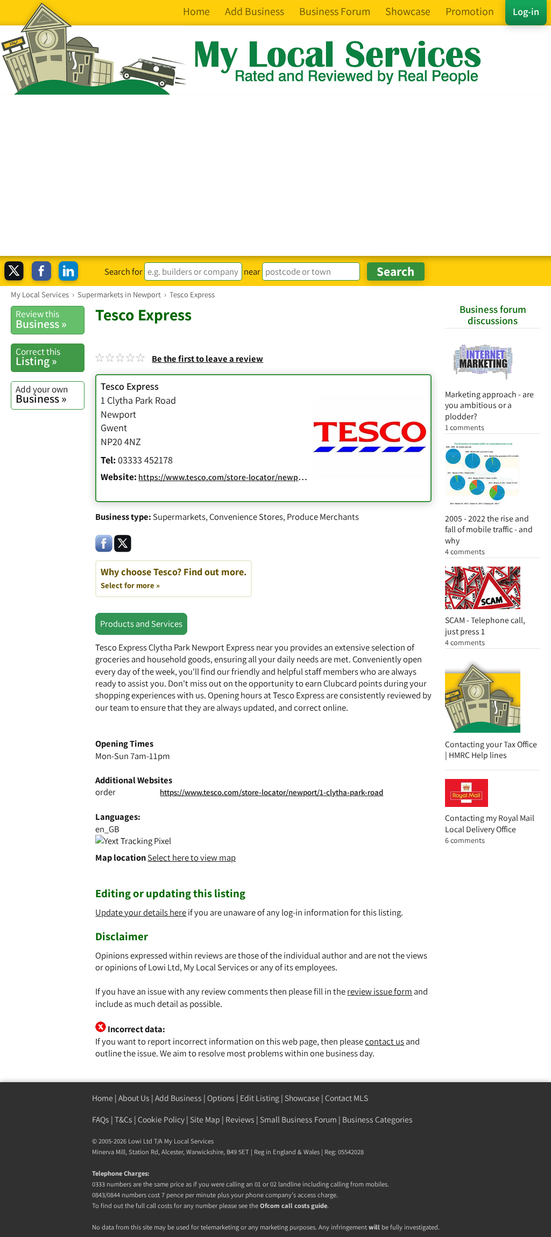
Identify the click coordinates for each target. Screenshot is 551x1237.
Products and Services (141, 624)
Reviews (240, 1119)
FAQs (100, 1119)
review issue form (379, 991)
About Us (134, 1098)
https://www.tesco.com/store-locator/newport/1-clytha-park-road (271, 792)
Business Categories (377, 1119)
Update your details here (140, 912)
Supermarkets (179, 517)
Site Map (205, 1119)
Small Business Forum (298, 1119)
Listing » (38, 357)
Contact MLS (346, 1098)
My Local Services (189, 1141)
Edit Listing (259, 1098)
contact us (384, 1041)
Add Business (178, 1098)
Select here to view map (191, 857)
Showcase (302, 1098)
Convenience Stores (246, 517)
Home (102, 1098)
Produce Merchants (323, 517)
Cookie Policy (161, 1119)
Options (221, 1098)
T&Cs (123, 1119)
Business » (41, 319)
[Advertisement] (275, 175)
